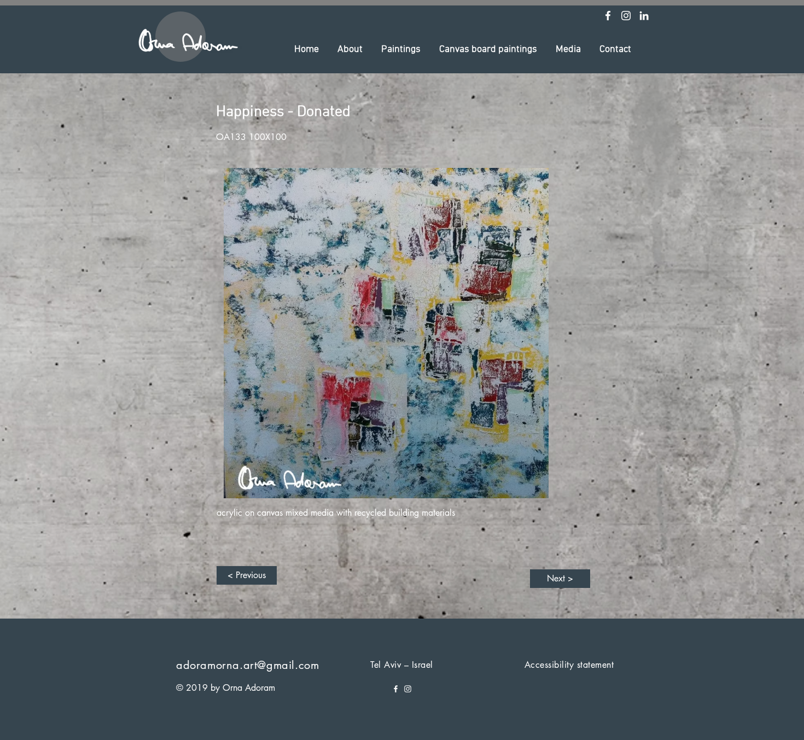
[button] (350, 50)
